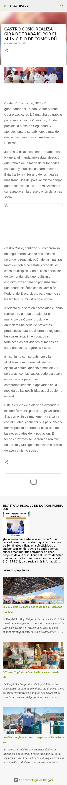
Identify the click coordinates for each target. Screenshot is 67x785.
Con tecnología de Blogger (35, 780)
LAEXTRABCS (19, 5)
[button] (6, 50)
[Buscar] (62, 5)
